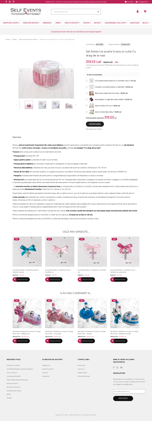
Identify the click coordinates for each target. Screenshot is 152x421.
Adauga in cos (22, 279)
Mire (58, 23)
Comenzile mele (84, 376)
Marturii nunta (11, 23)
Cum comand (12, 373)
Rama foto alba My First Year (107, 93)
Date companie (48, 369)
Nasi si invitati (72, 23)
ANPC (9, 394)
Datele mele (82, 373)
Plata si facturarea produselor (17, 380)
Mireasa (47, 23)
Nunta (86, 23)
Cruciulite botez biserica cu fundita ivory (112, 81)
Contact (130, 2)
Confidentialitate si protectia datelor (20, 369)
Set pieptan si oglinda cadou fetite (109, 99)
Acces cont (81, 365)
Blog (145, 23)
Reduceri (134, 23)
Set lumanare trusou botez (28, 39)
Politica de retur (12, 383)
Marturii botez (31, 23)
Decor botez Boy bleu (104, 112)
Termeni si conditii (13, 365)
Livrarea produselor (14, 376)
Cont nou (81, 369)
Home (8, 39)
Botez (97, 23)
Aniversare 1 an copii (115, 23)
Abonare (123, 398)
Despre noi (46, 365)
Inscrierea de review (14, 391)
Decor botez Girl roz (103, 106)
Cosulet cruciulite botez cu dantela (109, 87)
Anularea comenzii (13, 387)
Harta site (45, 376)
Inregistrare (143, 2)
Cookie (9, 398)
